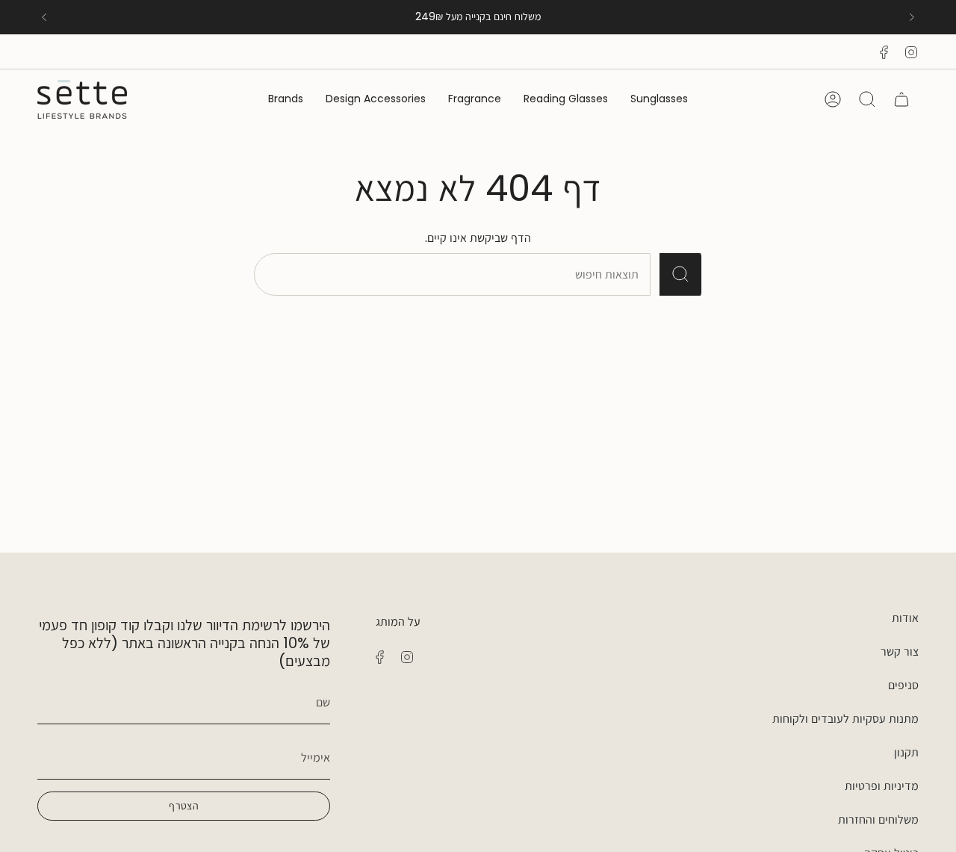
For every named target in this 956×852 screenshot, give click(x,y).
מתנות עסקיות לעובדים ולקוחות (845, 718)
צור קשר (900, 651)
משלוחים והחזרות (878, 819)
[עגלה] (901, 99)
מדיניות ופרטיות (882, 786)
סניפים (903, 685)
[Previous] (44, 17)
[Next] (912, 17)
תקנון (906, 752)
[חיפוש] (680, 274)
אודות (905, 617)
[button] (659, 99)
